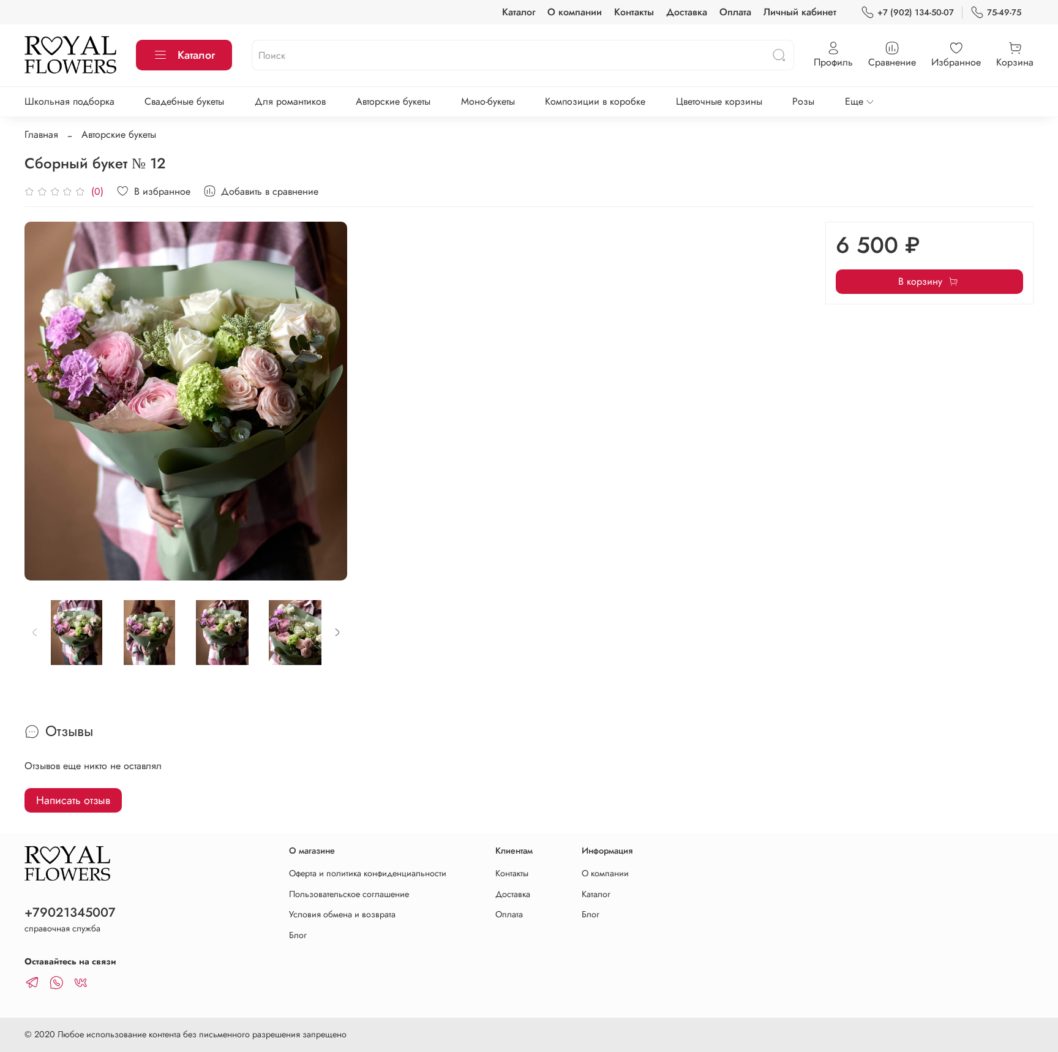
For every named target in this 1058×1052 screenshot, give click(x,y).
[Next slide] (327, 401)
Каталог (518, 12)
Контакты (634, 12)
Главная (41, 134)
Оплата (735, 12)
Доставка (686, 12)
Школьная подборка (69, 101)
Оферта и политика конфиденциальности (367, 873)
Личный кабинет (799, 12)
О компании (574, 12)
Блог (298, 935)
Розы (803, 101)
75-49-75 (1004, 12)
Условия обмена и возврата (342, 914)
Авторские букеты (393, 101)
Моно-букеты (488, 101)
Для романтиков (290, 101)
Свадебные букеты (184, 101)
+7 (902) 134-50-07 (915, 12)
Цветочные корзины (719, 101)
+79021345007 (70, 912)
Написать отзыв (73, 800)
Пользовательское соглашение (349, 894)
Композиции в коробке (595, 101)
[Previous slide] (44, 401)
